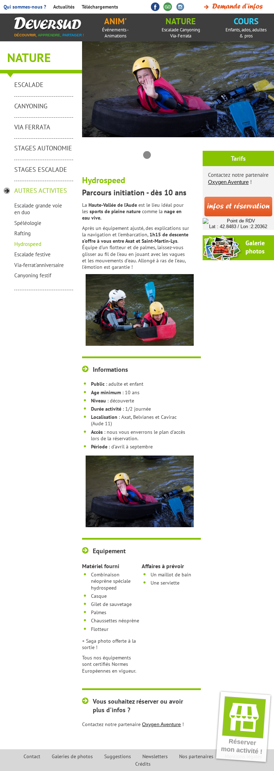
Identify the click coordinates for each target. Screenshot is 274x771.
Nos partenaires (196, 756)
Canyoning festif (32, 275)
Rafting (22, 233)
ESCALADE (29, 85)
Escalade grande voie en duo (38, 209)
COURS (246, 27)
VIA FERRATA (32, 127)
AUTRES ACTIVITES (40, 190)
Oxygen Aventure (161, 724)
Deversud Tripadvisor (167, 6)
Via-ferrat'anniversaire (39, 265)
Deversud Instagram (180, 6)
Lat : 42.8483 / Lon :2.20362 (238, 226)
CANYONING (30, 106)
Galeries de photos (72, 756)
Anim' (115, 27)
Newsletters (155, 756)
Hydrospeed (27, 244)
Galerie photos (255, 247)
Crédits (143, 764)
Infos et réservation (238, 206)
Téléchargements (100, 7)
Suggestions (117, 756)
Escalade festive (32, 254)
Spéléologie (27, 223)
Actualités (64, 7)
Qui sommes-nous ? (25, 7)
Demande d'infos (232, 7)
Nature (181, 27)
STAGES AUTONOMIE (43, 148)
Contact (32, 756)
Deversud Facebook (155, 6)
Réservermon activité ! (242, 746)
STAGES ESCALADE (40, 169)
